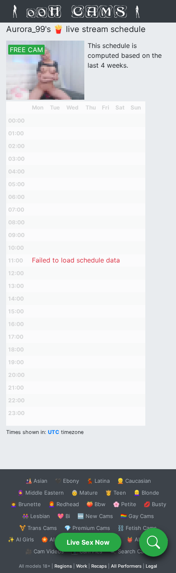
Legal (151, 566)
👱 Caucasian (134, 480)
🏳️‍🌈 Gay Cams (137, 516)
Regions (63, 566)
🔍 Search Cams (130, 551)
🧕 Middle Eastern (40, 492)
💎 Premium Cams (87, 528)
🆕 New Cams (95, 516)
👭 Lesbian (36, 516)
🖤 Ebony (67, 480)
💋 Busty (155, 504)
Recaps (99, 566)
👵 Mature (84, 492)
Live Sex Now (88, 542)
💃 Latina (98, 480)
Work (81, 566)
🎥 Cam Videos (44, 551)
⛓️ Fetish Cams (137, 528)
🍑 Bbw (96, 504)
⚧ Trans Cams (38, 528)
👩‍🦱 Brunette (25, 504)
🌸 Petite (124, 504)
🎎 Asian (36, 480)
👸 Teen (115, 492)
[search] (153, 542)
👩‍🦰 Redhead (63, 504)
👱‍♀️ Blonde (146, 492)
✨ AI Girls (21, 539)
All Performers (126, 566)
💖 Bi (63, 516)
